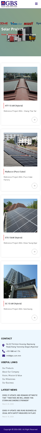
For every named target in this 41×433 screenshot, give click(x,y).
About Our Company (10, 372)
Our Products (8, 368)
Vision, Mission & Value (12, 375)
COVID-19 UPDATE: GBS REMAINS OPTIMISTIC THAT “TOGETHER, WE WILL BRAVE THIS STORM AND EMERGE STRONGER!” (19, 397)
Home (3, 34)
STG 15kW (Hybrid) (13, 237)
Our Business (8, 382)
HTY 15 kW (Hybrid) (14, 105)
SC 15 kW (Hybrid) (13, 303)
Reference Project (15, 34)
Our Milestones (8, 379)
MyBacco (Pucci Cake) (15, 171)
